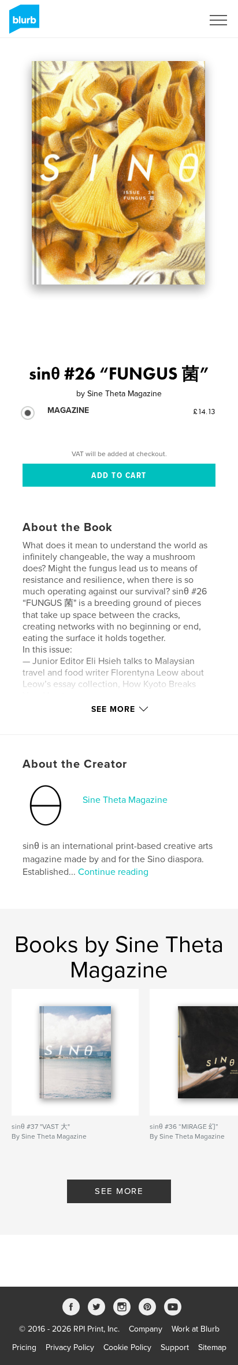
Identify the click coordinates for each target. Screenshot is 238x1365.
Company (145, 1329)
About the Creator (75, 764)
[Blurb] (22, 24)
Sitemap (212, 1347)
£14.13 (204, 411)
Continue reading (113, 872)
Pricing (24, 1347)
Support (175, 1347)
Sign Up (173, 20)
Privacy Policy (70, 1347)
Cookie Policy (127, 1347)
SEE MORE (119, 1191)
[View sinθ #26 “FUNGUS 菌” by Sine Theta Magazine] (118, 173)
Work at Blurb (196, 1329)
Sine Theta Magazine (125, 800)
